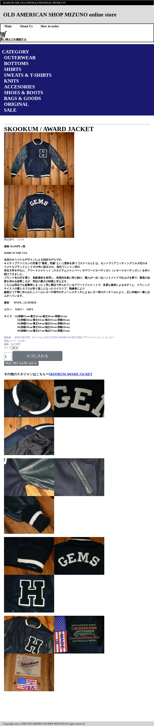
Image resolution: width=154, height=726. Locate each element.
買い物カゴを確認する (13, 39)
